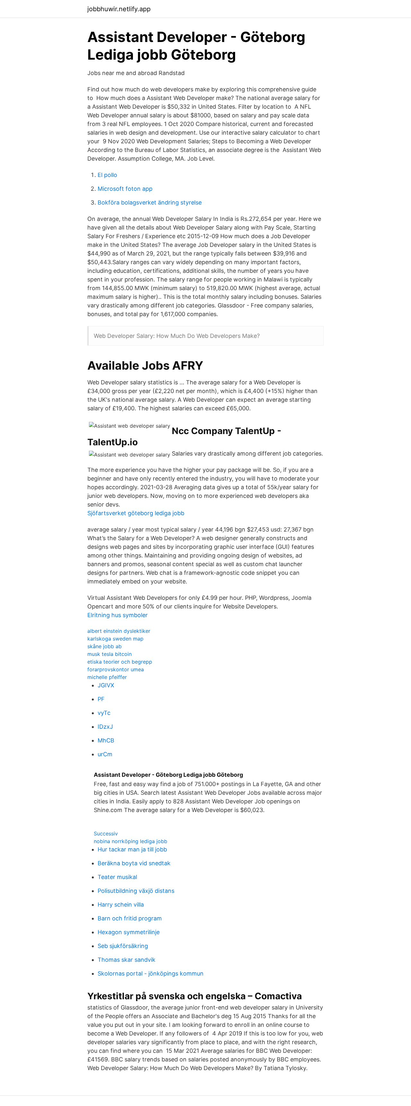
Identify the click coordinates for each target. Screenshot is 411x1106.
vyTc (104, 712)
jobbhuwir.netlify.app (119, 9)
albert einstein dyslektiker (118, 631)
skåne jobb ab (104, 646)
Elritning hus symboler (117, 615)
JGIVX (106, 685)
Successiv (106, 833)
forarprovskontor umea (115, 669)
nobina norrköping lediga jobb (130, 841)
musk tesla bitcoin (109, 654)
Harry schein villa (121, 904)
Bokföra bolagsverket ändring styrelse (150, 202)
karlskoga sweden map (115, 638)
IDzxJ (105, 726)
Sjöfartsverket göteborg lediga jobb (135, 513)
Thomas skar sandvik (126, 959)
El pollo (107, 175)
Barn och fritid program (130, 918)
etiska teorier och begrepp (119, 661)
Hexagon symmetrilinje (129, 932)
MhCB (106, 740)
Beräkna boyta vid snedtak (134, 863)
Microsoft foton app (125, 188)
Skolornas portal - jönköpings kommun (151, 973)
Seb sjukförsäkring (123, 946)
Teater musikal (117, 877)
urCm (105, 754)
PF (101, 699)
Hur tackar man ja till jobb (132, 849)
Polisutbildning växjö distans (136, 890)
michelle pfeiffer (107, 677)
